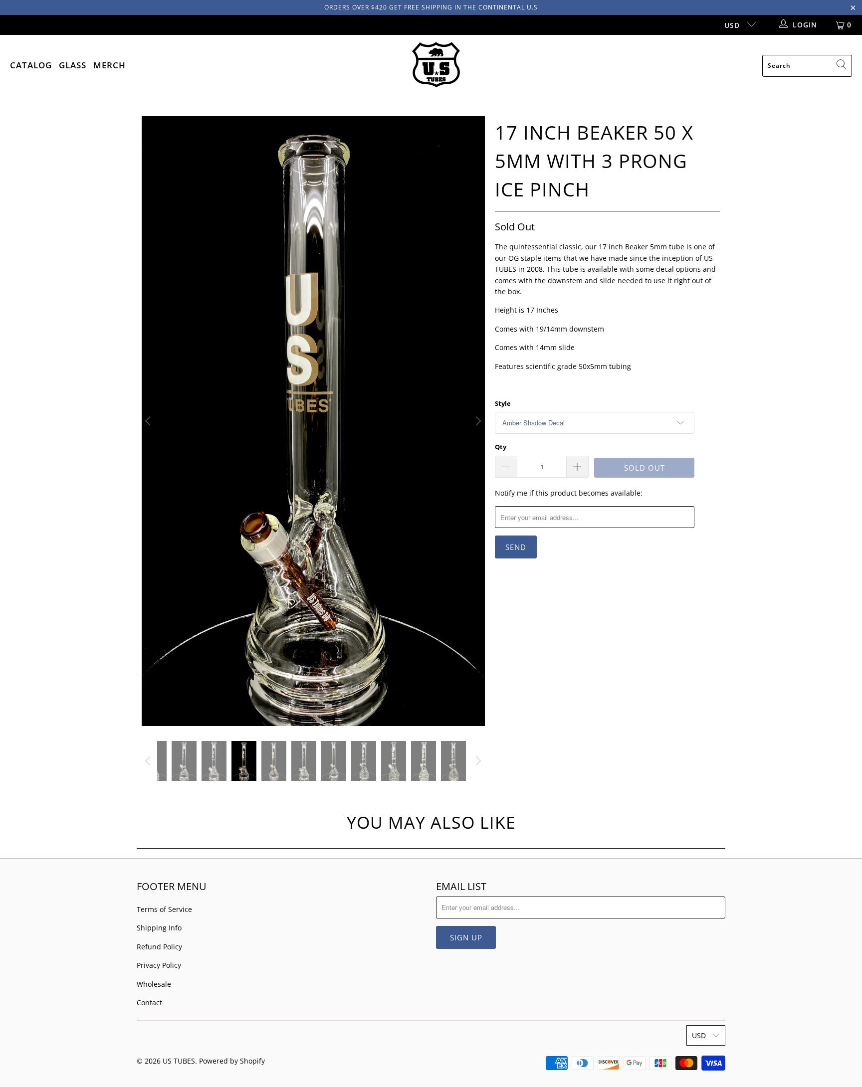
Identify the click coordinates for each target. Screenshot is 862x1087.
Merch (109, 65)
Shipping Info (159, 927)
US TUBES (179, 1061)
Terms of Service (164, 909)
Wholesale (154, 984)
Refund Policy (159, 946)
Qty (500, 446)
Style (503, 403)
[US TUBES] (436, 65)
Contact (149, 1002)
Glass (72, 65)
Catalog (31, 65)
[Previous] (149, 421)
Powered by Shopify (232, 1061)
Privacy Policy (159, 965)
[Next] (477, 421)
